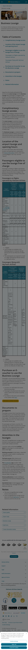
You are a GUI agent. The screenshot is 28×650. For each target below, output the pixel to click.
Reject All (14, 644)
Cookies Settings (14, 641)
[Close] (26, 633)
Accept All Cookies (14, 647)
